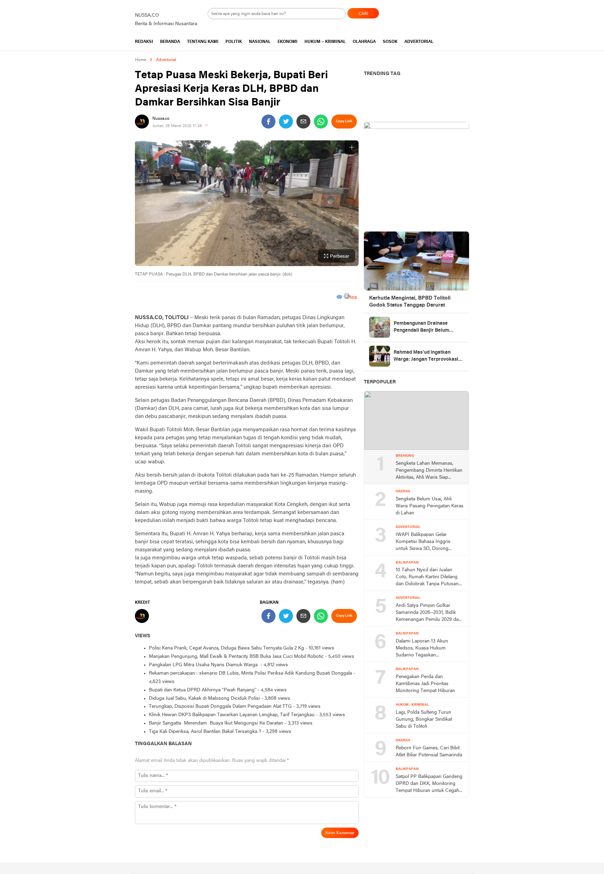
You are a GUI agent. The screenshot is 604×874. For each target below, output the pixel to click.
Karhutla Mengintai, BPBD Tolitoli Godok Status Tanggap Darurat (410, 301)
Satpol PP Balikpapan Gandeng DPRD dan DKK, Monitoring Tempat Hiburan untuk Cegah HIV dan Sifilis (429, 784)
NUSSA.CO (147, 15)
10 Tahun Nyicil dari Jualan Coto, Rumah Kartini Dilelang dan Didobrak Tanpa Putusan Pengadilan (427, 577)
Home (140, 60)
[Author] (142, 121)
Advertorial (166, 60)
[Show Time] (206, 126)
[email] (303, 121)
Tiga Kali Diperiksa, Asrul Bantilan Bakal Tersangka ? (205, 731)
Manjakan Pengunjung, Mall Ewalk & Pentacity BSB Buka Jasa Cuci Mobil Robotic (236, 656)
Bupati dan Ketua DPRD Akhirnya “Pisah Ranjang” (202, 690)
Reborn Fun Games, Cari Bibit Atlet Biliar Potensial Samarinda (429, 752)
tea (353, 297)
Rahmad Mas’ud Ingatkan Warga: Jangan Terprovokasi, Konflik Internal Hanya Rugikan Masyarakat (427, 356)
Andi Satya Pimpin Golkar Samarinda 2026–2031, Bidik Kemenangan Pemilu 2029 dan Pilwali (428, 613)
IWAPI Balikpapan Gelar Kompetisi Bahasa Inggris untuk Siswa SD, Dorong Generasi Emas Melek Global (426, 542)
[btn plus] (352, 147)
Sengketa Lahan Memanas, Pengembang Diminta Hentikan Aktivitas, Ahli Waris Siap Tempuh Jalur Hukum (429, 471)
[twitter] (286, 121)
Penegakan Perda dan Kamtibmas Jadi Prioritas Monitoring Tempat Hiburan (425, 683)
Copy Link (344, 121)
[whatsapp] (321, 121)
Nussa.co (161, 119)
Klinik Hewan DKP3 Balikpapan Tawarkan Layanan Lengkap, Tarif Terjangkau (232, 715)
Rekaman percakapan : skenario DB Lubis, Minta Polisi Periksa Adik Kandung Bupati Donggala (250, 673)
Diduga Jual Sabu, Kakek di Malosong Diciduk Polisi (204, 698)
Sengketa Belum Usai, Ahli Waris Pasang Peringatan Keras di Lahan (429, 506)
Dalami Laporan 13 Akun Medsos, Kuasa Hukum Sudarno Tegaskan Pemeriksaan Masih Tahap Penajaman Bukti (424, 649)
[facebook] (268, 121)
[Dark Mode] (469, 11)
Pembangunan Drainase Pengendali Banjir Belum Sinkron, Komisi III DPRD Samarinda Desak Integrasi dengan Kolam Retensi (424, 327)
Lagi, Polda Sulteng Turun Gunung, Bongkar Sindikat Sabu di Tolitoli (424, 719)
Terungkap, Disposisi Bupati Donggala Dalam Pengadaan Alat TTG (220, 706)
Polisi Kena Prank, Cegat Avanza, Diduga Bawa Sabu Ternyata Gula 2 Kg (226, 648)
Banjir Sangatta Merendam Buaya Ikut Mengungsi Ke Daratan (216, 723)
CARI (363, 14)
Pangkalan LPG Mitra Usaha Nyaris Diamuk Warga (204, 665)
